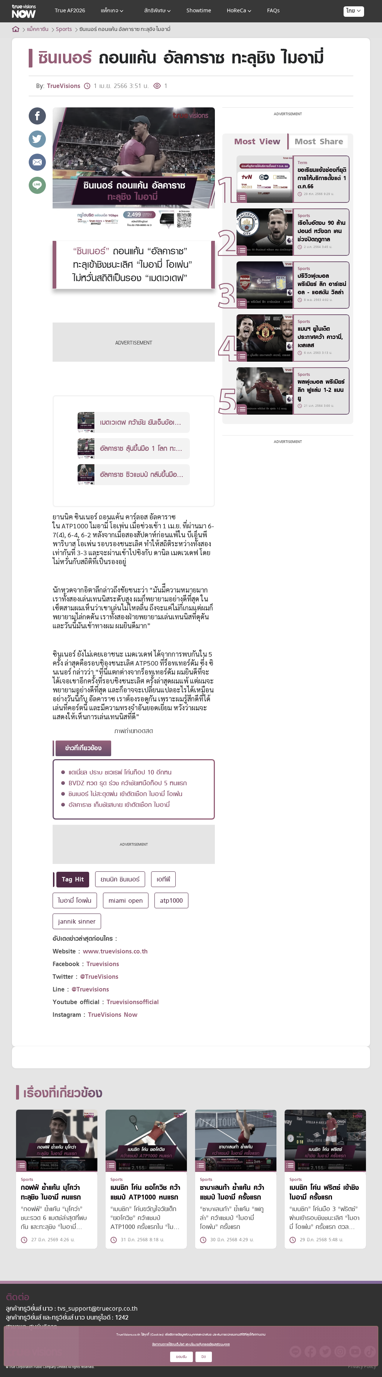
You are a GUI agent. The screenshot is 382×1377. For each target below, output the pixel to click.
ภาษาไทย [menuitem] (347, 26)
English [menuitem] (349, 38)
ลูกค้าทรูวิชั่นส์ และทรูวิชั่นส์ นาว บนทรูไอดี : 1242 (67, 1318)
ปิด (203, 1356)
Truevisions (103, 964)
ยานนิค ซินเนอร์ (120, 879)
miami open (126, 900)
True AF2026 (70, 11)
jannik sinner (77, 921)
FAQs (273, 11)
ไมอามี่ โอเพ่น (74, 900)
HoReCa (236, 11)
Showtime (199, 11)
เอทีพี (163, 879)
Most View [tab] (257, 141)
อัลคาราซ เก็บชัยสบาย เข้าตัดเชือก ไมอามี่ (119, 804)
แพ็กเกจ (109, 11)
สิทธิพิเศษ (155, 11)
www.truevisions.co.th (115, 951)
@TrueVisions (99, 977)
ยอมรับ (181, 1356)
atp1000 (171, 900)
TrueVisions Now (112, 1015)
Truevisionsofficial (133, 1002)
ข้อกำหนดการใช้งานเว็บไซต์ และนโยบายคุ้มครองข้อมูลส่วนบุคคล (191, 1344)
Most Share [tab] (319, 141)
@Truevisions (90, 989)
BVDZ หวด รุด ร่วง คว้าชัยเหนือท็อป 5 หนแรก (128, 783)
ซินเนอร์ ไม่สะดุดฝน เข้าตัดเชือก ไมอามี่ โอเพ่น (125, 793)
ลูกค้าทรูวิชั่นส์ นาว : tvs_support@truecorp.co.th (72, 1309)
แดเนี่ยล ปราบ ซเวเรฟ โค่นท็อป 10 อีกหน (120, 772)
